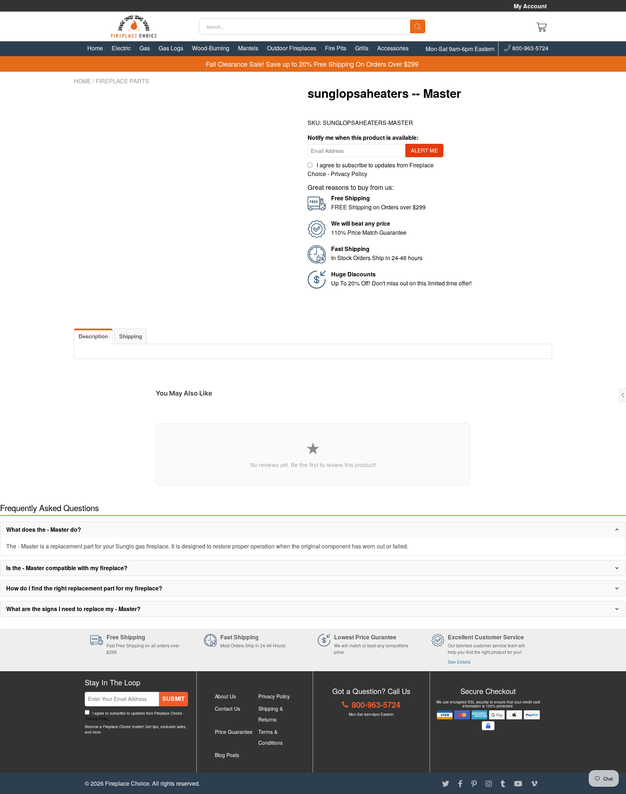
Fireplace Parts (122, 81)
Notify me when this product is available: (363, 137)
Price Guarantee (234, 731)
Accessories (393, 48)
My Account (530, 6)
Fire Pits (335, 48)
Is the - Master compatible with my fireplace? (67, 568)
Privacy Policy (349, 174)
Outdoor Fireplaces (291, 48)
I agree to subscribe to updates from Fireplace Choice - (134, 716)
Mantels (248, 48)
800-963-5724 (529, 48)
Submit (173, 698)
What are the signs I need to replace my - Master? (73, 609)
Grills (361, 48)
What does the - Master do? (43, 529)
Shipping (130, 336)
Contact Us (227, 708)
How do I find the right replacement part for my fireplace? (84, 588)
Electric (121, 48)
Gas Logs (171, 48)
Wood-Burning (210, 48)
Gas (144, 48)
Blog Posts (227, 755)
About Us (225, 696)
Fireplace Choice (127, 783)
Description (93, 336)
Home (95, 48)
